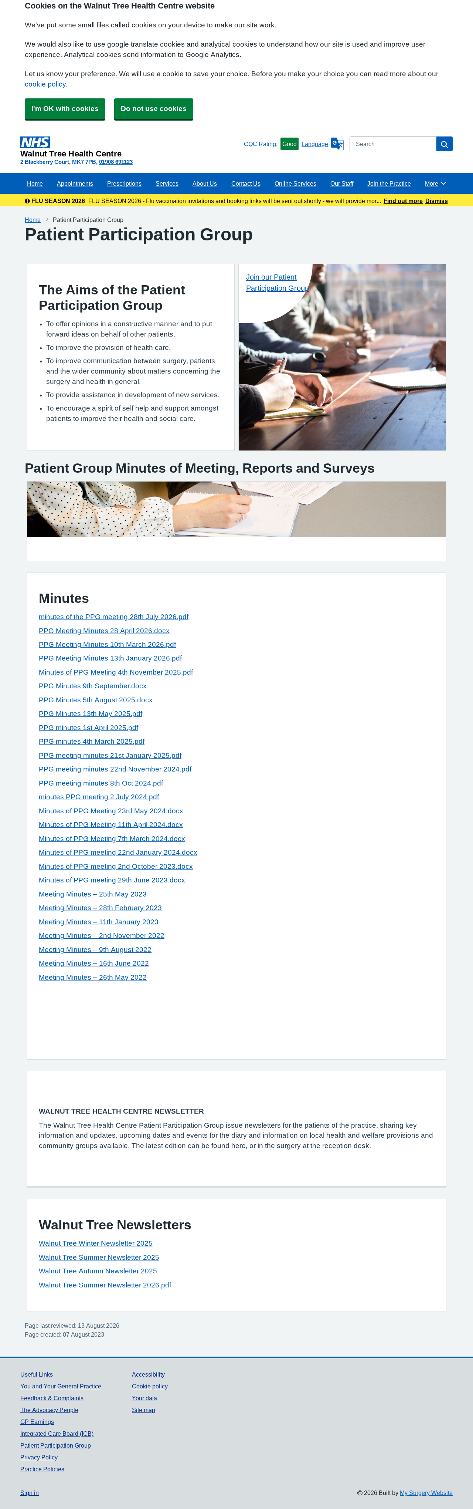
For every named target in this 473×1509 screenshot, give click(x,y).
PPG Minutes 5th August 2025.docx (96, 699)
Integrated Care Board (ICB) (56, 1434)
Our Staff (341, 183)
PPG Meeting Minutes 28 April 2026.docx (104, 630)
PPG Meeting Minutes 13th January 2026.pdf (110, 658)
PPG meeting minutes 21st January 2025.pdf (110, 755)
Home (35, 183)
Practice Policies (42, 1469)
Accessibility (148, 1374)
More (435, 183)
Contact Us (246, 183)
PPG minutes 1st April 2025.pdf (88, 727)
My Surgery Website (426, 1493)
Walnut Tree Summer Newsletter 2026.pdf (105, 1285)
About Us (205, 183)
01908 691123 (116, 162)
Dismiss (436, 201)
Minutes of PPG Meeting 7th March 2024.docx (112, 838)
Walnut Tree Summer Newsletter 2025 (99, 1257)
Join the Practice (389, 183)
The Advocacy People (49, 1410)
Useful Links (36, 1374)
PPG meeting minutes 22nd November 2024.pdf (115, 769)
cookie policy (45, 84)
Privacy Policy (39, 1457)
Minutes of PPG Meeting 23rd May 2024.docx (111, 810)
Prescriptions (124, 183)
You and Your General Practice (60, 1386)
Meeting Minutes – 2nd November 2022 (101, 935)
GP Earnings (37, 1422)
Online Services (295, 183)
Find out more (403, 201)
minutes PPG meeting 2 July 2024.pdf (99, 796)
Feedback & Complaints (52, 1398)
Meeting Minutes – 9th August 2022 (95, 949)
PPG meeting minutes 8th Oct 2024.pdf (101, 783)
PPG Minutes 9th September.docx (93, 685)
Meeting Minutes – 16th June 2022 (94, 963)
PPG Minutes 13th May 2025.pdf (90, 713)
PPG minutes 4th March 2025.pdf (91, 741)
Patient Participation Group (55, 1445)
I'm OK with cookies (65, 108)
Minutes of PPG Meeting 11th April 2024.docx (111, 824)
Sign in (29, 1493)
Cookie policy (150, 1386)
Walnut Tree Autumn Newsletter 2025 (98, 1271)
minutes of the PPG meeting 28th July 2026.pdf (113, 616)
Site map (143, 1410)
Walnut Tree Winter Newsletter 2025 (96, 1243)
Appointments (75, 183)
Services (167, 183)
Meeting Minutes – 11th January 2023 (99, 921)
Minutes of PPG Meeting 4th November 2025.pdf (116, 672)
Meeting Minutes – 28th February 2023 (100, 907)
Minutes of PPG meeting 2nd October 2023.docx (116, 866)
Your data (144, 1398)
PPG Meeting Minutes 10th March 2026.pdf (107, 644)
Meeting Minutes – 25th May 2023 (93, 894)
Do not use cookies (154, 108)
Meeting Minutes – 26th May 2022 (93, 977)
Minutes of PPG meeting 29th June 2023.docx (112, 880)
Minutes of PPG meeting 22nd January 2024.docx (118, 852)
